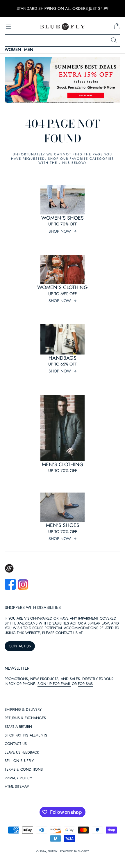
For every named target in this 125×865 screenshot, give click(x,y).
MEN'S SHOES (62, 525)
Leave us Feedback (22, 752)
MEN (28, 49)
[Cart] (116, 26)
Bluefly (52, 851)
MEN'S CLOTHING (62, 464)
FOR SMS (85, 683)
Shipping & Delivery (23, 709)
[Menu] (8, 26)
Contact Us (16, 743)
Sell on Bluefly (19, 761)
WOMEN (13, 49)
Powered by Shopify (74, 851)
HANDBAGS (62, 358)
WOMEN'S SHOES (62, 218)
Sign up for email (54, 683)
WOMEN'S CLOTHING (62, 287)
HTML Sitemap (17, 786)
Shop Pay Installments (26, 735)
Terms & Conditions (24, 769)
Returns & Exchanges (25, 718)
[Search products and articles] (113, 40)
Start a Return (18, 726)
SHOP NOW (60, 231)
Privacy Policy (18, 778)
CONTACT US (20, 646)
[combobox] (62, 40)
